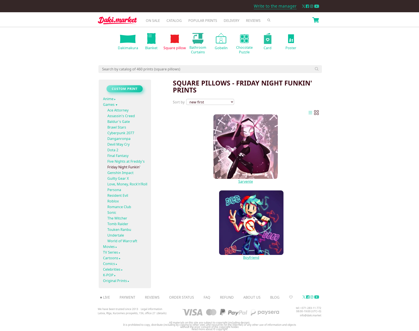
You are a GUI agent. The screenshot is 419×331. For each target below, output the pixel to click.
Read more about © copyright (209, 329)
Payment (127, 297)
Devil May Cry (118, 144)
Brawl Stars (116, 127)
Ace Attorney (118, 110)
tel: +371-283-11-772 (308, 308)
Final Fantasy (118, 155)
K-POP (108, 275)
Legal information (151, 309)
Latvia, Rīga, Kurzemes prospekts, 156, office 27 (126, 313)
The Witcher (117, 218)
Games (109, 105)
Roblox (113, 201)
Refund (227, 297)
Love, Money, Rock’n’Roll (127, 184)
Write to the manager (275, 6)
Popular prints (202, 20)
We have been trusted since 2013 (118, 309)
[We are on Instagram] (311, 6)
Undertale (115, 235)
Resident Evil (117, 195)
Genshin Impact (120, 172)
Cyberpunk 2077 (120, 133)
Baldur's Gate (118, 121)
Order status (181, 297)
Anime (108, 99)
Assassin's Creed (121, 116)
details (162, 313)
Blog (275, 297)
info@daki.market (310, 315)
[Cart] (315, 20)
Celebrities (111, 270)
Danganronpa (119, 138)
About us (252, 297)
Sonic (111, 212)
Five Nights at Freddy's (126, 161)
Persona (114, 190)
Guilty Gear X (118, 178)
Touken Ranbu (119, 229)
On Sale (153, 20)
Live (106, 297)
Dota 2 (112, 150)
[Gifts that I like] (291, 297)
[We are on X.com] (303, 6)
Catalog (174, 20)
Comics (109, 264)
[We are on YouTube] (316, 6)
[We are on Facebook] (307, 6)
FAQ (207, 297)
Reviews (253, 20)
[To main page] (117, 21)
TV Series (110, 252)
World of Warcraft (122, 241)
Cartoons (110, 258)
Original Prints (115, 281)
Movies (109, 247)
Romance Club (119, 207)
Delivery (231, 20)
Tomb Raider (117, 224)
